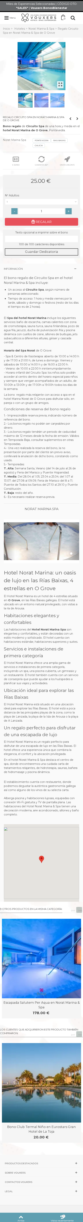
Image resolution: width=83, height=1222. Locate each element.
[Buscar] (73, 18)
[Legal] (41, 1191)
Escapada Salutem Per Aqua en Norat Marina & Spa (41, 1005)
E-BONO (15, 165)
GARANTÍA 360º (41, 165)
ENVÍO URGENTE (67, 165)
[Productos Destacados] (41, 1163)
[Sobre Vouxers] (41, 1173)
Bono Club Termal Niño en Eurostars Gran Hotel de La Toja (41, 1129)
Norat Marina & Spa (41, 28)
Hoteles (19, 28)
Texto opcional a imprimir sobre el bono (41, 232)
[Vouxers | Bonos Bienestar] (38, 17)
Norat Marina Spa (14, 140)
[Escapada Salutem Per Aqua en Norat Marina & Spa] (41, 958)
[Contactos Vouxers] (41, 1182)
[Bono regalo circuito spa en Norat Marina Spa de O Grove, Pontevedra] (41, 66)
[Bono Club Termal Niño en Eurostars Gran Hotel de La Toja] (41, 1083)
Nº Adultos (12, 195)
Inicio (6, 28)
